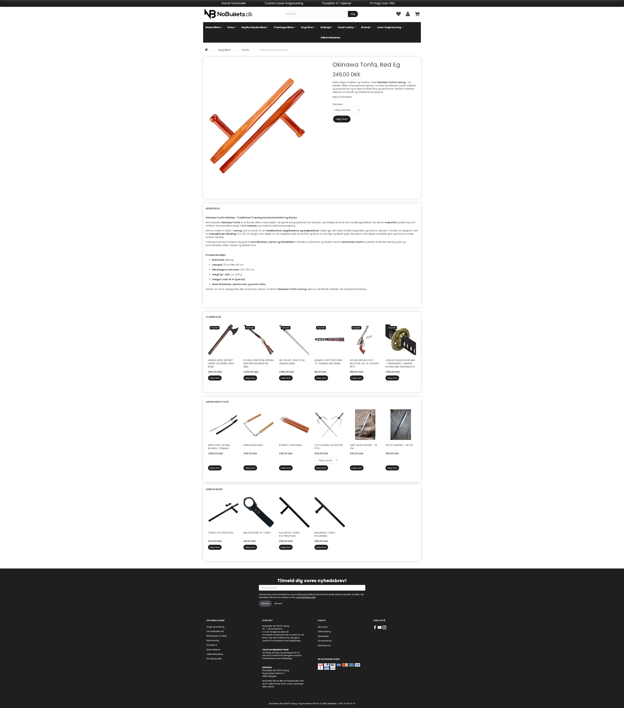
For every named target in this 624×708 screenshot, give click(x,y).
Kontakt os (212, 645)
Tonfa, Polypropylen (220, 532)
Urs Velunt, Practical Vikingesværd (292, 362)
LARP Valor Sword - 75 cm (363, 446)
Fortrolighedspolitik (306, 597)
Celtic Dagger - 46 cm (399, 445)
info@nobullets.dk (279, 631)
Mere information (342, 97)
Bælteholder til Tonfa (257, 532)
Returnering (213, 640)
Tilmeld (265, 603)
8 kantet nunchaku (290, 445)
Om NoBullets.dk (215, 631)
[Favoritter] (398, 14)
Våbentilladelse (215, 654)
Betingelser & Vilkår (217, 636)
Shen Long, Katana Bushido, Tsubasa (219, 446)
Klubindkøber (213, 649)
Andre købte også (217, 401)
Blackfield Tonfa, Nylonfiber (324, 534)
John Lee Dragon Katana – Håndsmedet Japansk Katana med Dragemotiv (400, 363)
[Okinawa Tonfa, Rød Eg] (257, 126)
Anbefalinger (214, 489)
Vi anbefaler (213, 317)
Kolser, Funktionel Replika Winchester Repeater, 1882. (258, 363)
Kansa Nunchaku (253, 445)
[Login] (407, 14)
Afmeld (278, 603)
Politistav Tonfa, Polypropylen (289, 534)
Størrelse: (337, 104)
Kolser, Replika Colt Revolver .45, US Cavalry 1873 (364, 363)
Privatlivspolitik (214, 658)
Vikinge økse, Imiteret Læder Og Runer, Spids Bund (221, 363)
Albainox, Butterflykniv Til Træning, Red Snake (328, 362)
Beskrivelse (213, 208)
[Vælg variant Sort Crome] (326, 460)
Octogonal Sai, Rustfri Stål (328, 446)
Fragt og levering (215, 626)
